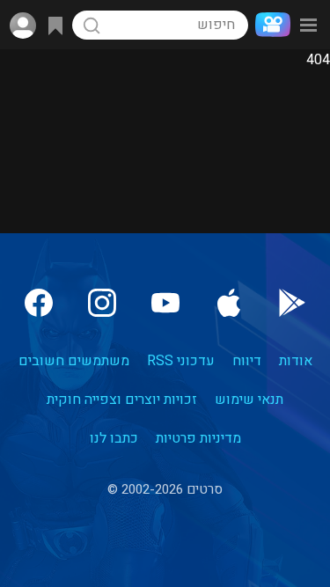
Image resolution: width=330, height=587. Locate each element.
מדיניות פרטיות (198, 438)
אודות (295, 360)
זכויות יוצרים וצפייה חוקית (122, 399)
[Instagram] (102, 302)
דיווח (246, 360)
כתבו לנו (114, 438)
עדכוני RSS (181, 360)
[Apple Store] (228, 302)
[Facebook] (38, 302)
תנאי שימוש (249, 399)
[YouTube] (165, 302)
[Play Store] (292, 302)
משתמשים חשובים (73, 360)
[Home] (269, 24)
